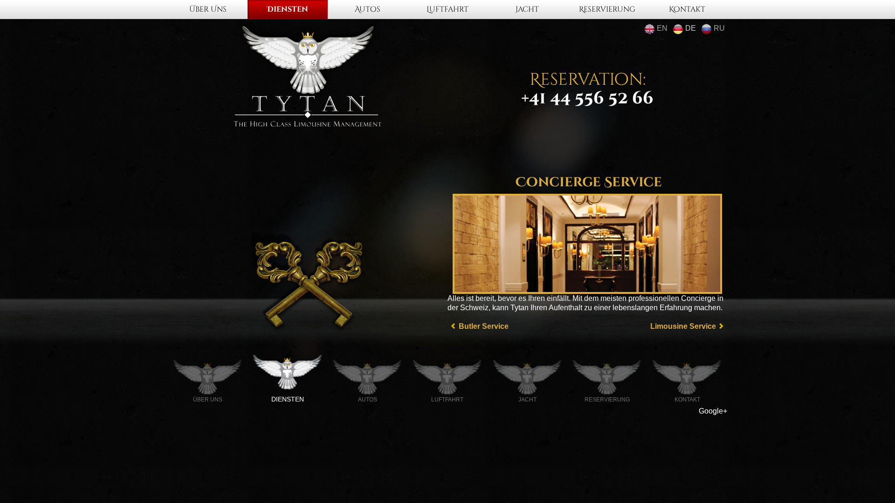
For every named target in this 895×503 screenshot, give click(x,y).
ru (718, 28)
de (689, 28)
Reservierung (607, 9)
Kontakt (687, 9)
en (661, 28)
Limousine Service (683, 326)
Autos (367, 9)
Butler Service (484, 326)
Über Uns (208, 9)
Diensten (287, 9)
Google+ (713, 411)
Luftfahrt (447, 9)
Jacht (527, 9)
